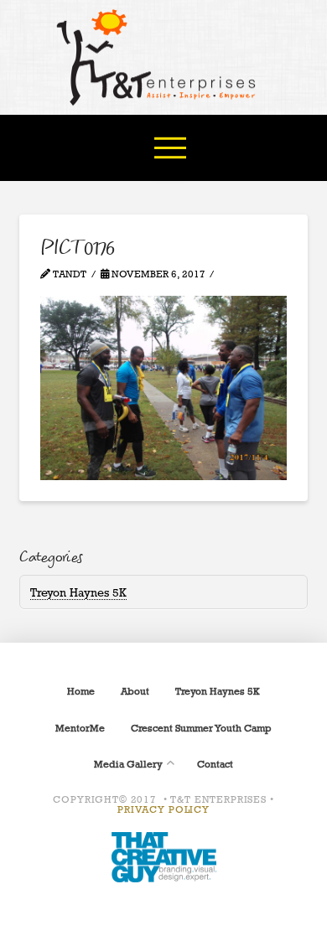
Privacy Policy (163, 809)
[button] (170, 147)
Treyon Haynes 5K (78, 592)
